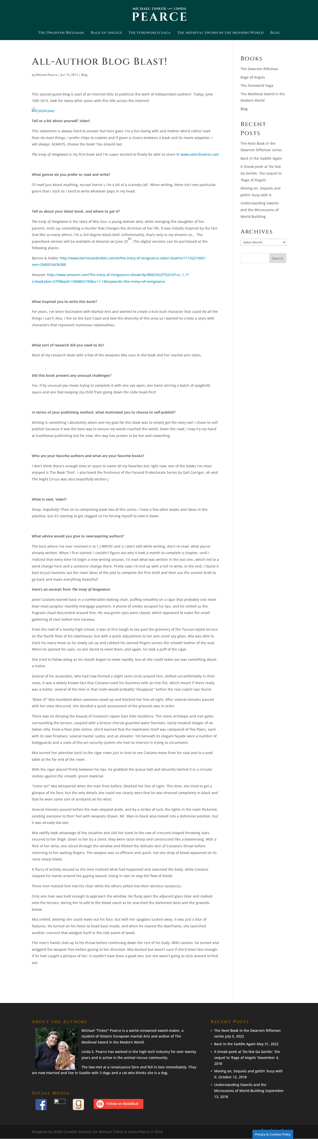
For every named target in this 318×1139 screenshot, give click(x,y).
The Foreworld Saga (149, 33)
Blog (275, 33)
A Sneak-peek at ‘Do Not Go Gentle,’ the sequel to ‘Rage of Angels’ (260, 173)
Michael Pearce (46, 75)
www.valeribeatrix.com (200, 154)
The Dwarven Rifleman (61, 33)
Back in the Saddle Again (261, 158)
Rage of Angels (106, 33)
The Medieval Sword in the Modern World (220, 33)
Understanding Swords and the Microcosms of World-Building (259, 210)
